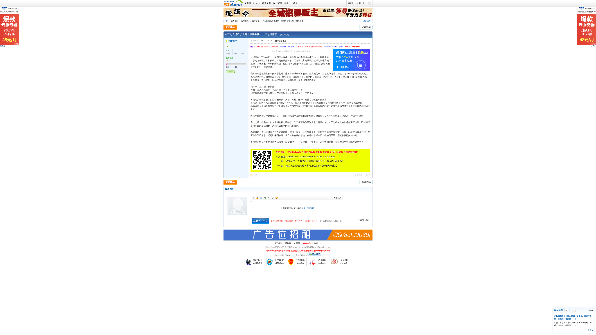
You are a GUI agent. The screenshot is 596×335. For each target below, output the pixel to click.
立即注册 (360, 3)
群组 (286, 3)
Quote (268, 197)
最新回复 (367, 21)
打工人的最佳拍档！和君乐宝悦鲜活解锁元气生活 (311, 165)
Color (257, 197)
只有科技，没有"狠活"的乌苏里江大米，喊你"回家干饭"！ (315, 161)
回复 (256, 175)
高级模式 (337, 198)
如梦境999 (233, 41)
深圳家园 (277, 3)
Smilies (276, 197)
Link (264, 197)
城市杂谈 (255, 21)
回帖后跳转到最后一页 (332, 221)
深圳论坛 (226, 21)
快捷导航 (369, 3)
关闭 (591, 299)
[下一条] (574, 299)
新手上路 (229, 58)
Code (272, 197)
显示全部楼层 (280, 41)
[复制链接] (284, 35)
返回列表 (367, 27)
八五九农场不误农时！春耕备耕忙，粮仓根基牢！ (282, 21)
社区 (255, 3)
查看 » (590, 330)
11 (241, 51)
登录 (303, 208)
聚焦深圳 (266, 3)
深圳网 (247, 3)
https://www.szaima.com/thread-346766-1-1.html (311, 156)
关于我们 (278, 243)
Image (261, 197)
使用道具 (358, 175)
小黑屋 (297, 243)
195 (227, 51)
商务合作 (307, 243)
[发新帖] (230, 27)
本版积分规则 (363, 220)
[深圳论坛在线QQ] (314, 255)
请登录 (351, 3)
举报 (368, 175)
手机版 (294, 3)
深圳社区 (245, 21)
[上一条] (566, 299)
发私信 (232, 72)
